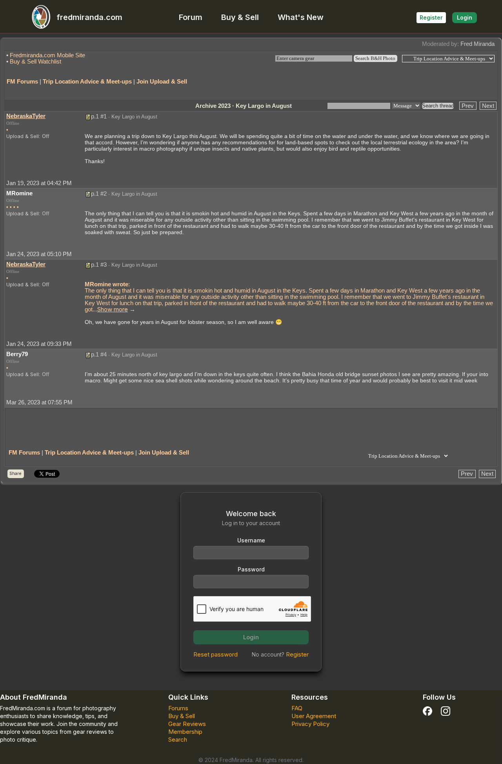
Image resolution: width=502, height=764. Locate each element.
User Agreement (313, 716)
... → (114, 309)
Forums (178, 708)
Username (251, 540)
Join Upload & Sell (161, 81)
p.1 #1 (99, 116)
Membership (185, 731)
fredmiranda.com (89, 17)
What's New (301, 17)
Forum (190, 17)
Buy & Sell (240, 17)
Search (177, 739)
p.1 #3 (99, 264)
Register (431, 17)
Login (464, 17)
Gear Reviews (187, 724)
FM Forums (22, 81)
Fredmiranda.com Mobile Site (47, 55)
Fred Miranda (477, 43)
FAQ (296, 708)
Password (251, 569)
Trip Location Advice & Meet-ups (87, 81)
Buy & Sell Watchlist (35, 61)
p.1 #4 (99, 354)
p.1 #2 (99, 193)
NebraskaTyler (25, 116)
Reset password (215, 654)
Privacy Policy (310, 724)
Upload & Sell (22, 136)
